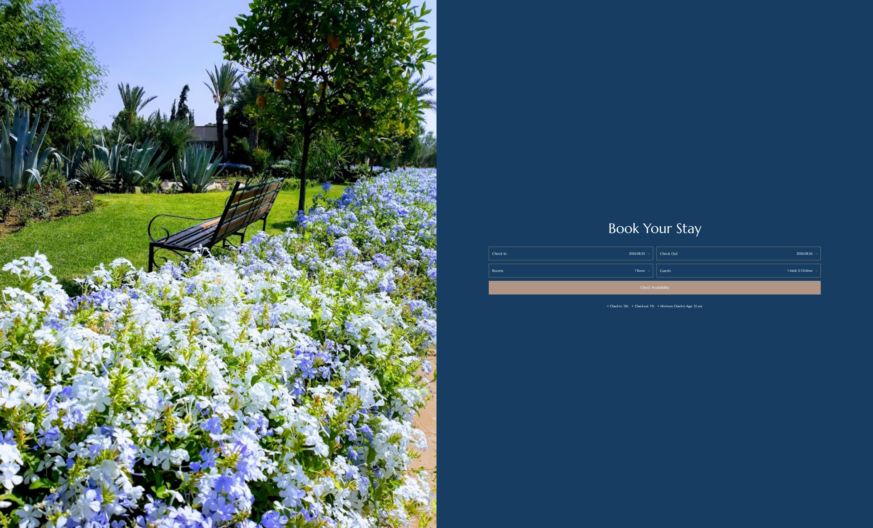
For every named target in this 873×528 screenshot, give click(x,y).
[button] (654, 287)
